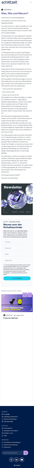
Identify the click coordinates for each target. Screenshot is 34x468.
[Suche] (26, 453)
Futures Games (10, 318)
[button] (30, 2)
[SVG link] (9, 2)
